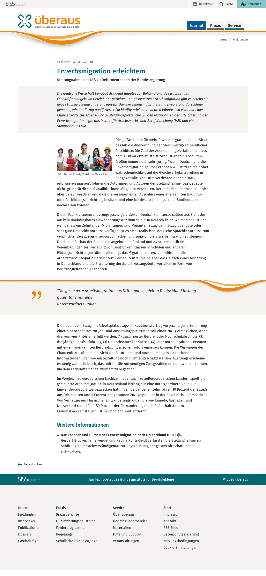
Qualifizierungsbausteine (75, 521)
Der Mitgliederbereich (130, 521)
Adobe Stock (93, 174)
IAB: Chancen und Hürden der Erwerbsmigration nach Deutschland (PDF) (118, 435)
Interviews (26, 521)
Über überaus (123, 514)
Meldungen (240, 39)
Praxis (215, 25)
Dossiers (25, 534)
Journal (196, 25)
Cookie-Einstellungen (180, 547)
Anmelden (254, 4)
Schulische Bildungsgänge (76, 541)
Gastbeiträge (28, 541)
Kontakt (169, 521)
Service (234, 25)
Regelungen (65, 534)
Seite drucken (33, 464)
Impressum (172, 514)
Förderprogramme (70, 528)
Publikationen (29, 528)
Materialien (122, 528)
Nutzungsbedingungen (181, 541)
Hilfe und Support (127, 534)
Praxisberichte (67, 514)
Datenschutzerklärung (181, 534)
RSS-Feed (170, 528)
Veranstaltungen (126, 541)
